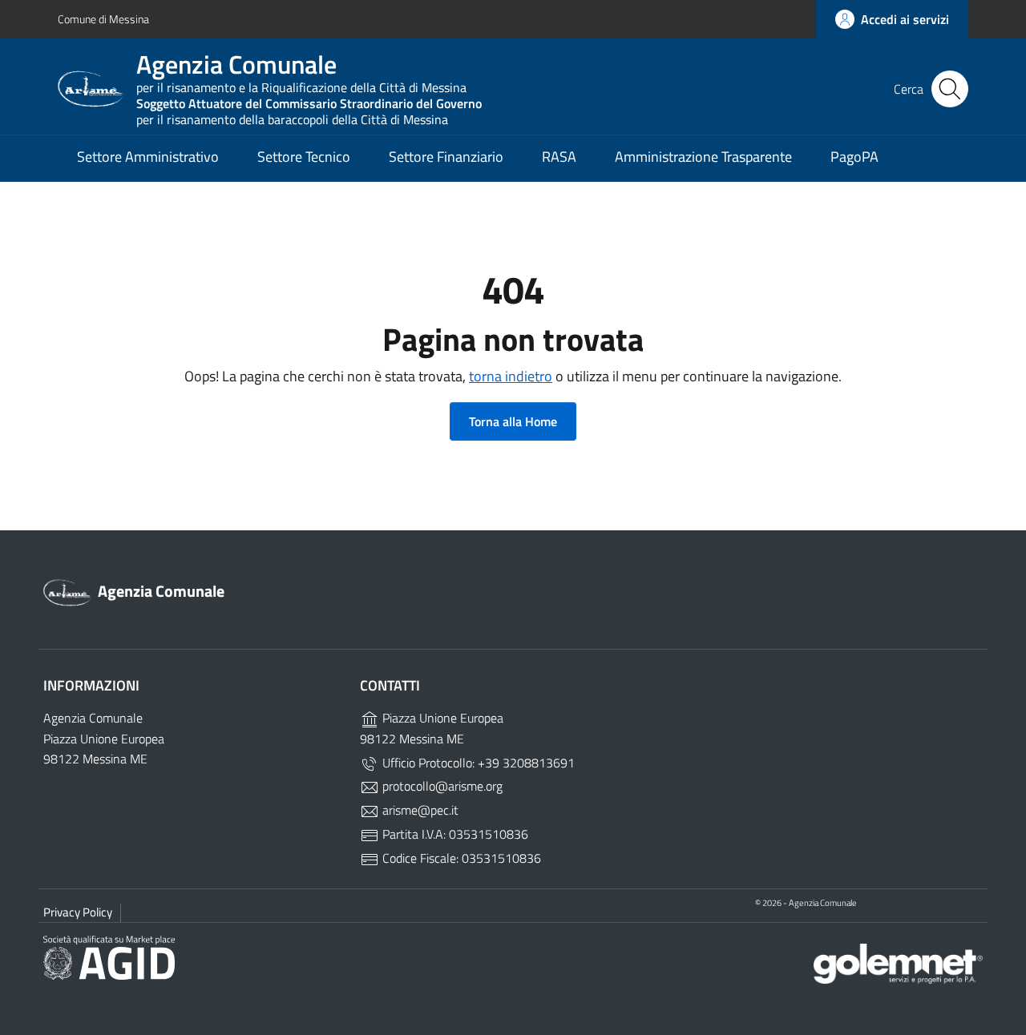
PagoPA (854, 156)
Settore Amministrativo (148, 156)
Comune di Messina (103, 18)
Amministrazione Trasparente (703, 156)
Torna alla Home (513, 421)
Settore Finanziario (446, 156)
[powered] (898, 962)
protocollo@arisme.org (441, 785)
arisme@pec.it (418, 810)
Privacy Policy (77, 912)
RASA (559, 156)
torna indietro (510, 376)
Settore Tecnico (303, 156)
